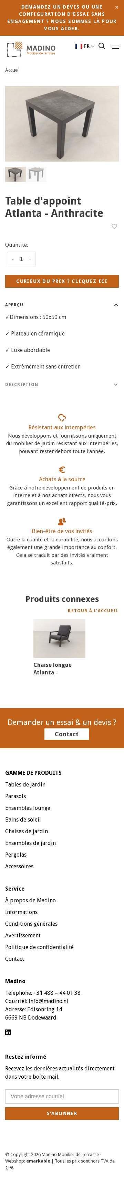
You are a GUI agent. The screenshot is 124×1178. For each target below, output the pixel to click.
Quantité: (16, 245)
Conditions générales (31, 924)
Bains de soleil (23, 819)
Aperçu (14, 304)
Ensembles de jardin (30, 843)
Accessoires (19, 866)
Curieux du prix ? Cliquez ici (62, 281)
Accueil (12, 70)
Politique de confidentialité (39, 947)
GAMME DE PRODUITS (33, 773)
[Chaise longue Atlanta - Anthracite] (59, 638)
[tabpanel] (62, 124)
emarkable (38, 1161)
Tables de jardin (25, 784)
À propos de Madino (30, 900)
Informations (21, 912)
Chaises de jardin (26, 831)
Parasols (15, 796)
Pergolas (16, 854)
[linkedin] (8, 1033)
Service (14, 888)
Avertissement (23, 935)
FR (87, 46)
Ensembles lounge (27, 808)
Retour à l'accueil (93, 610)
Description (21, 384)
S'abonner (62, 1113)
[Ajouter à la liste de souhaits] (114, 227)
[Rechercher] (103, 46)
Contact (67, 734)
